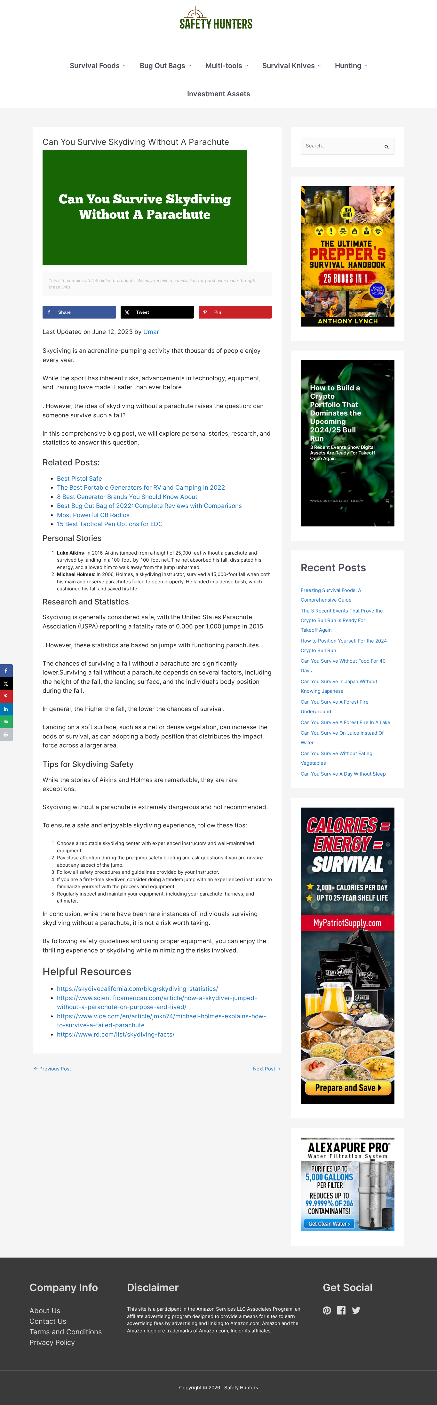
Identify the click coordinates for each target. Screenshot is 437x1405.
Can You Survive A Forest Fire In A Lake (345, 722)
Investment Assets (218, 94)
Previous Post (52, 1069)
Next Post (267, 1069)
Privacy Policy (52, 1342)
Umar (151, 331)
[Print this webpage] (6, 734)
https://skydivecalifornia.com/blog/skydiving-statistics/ (137, 988)
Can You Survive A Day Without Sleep (343, 774)
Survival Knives (288, 65)
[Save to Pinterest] (6, 696)
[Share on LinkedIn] (6, 709)
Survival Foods (95, 65)
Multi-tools (223, 65)
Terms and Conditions (65, 1332)
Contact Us (48, 1321)
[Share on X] (6, 683)
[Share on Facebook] (6, 670)
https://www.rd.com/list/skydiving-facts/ (116, 1034)
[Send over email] (6, 721)
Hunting (348, 65)
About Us (44, 1310)
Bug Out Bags (162, 65)
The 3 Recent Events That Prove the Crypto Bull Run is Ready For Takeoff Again (342, 620)
